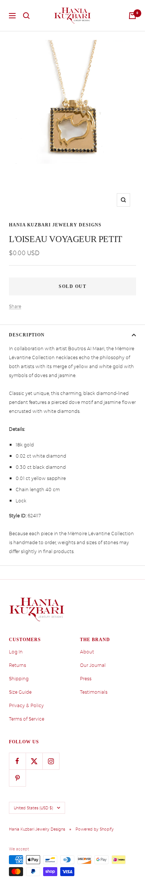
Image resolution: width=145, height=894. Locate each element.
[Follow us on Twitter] (34, 761)
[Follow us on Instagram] (50, 761)
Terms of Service (26, 719)
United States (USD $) (33, 807)
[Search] (26, 15)
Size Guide (20, 692)
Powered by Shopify (94, 829)
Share (15, 307)
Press (85, 679)
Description (27, 335)
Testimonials (93, 692)
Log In (16, 652)
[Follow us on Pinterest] (17, 777)
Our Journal (93, 665)
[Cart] (132, 15)
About (87, 652)
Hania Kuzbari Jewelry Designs (55, 225)
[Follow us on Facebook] (17, 761)
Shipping (19, 679)
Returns (17, 665)
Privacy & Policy (26, 706)
